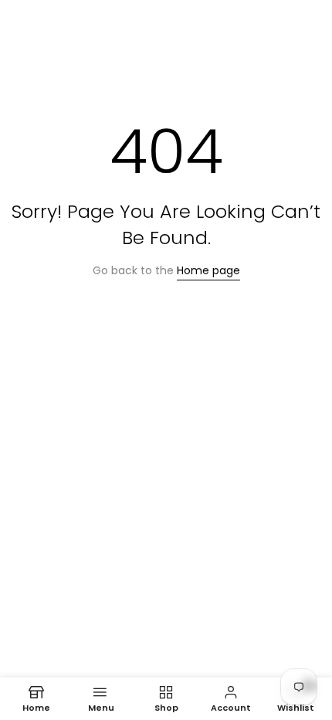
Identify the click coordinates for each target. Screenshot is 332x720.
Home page (208, 270)
